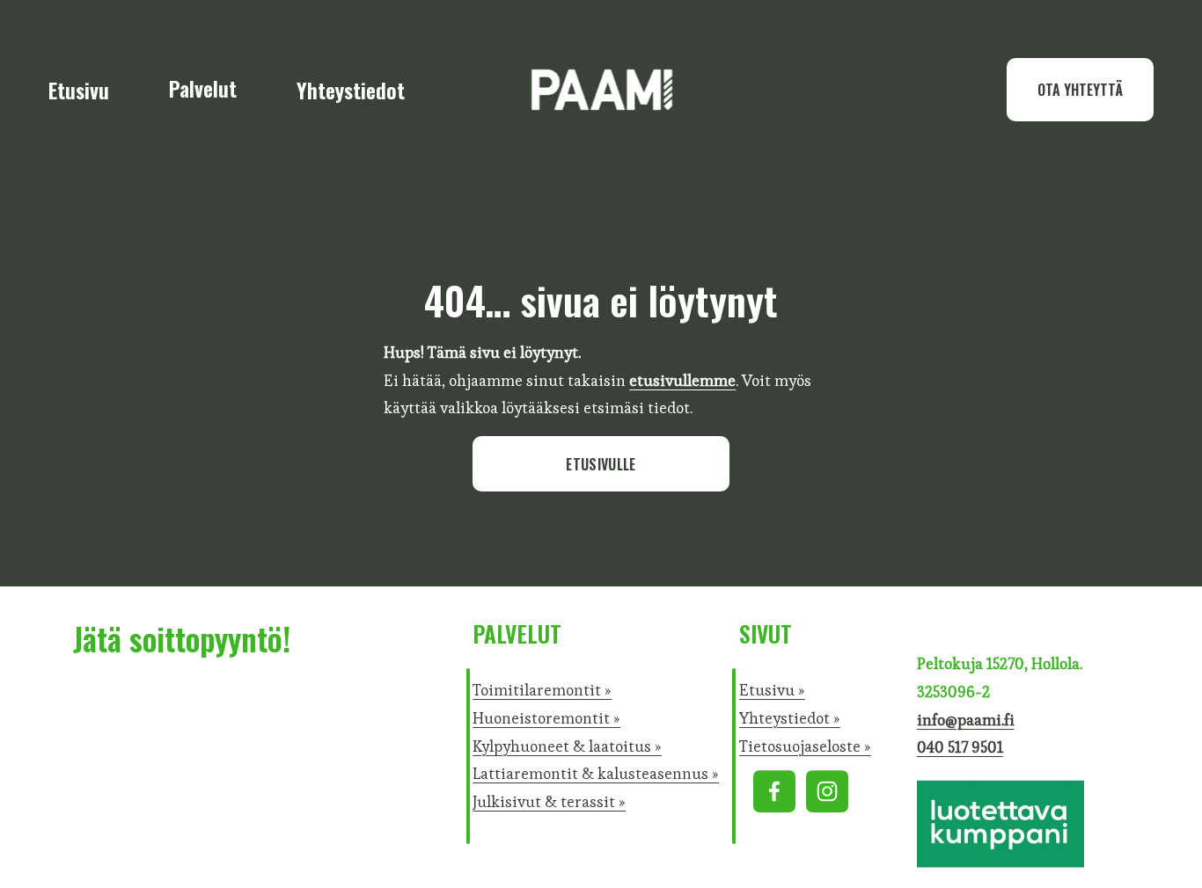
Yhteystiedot (351, 90)
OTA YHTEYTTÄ (1080, 89)
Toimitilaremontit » (542, 690)
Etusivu (78, 90)
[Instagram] (827, 791)
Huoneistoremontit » (546, 718)
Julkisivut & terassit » (549, 802)
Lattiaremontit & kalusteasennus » (596, 773)
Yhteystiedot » (789, 718)
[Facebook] (774, 791)
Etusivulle (600, 464)
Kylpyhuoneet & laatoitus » (567, 746)
